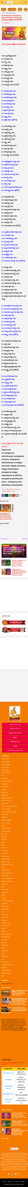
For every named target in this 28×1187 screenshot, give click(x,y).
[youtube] (15, 1174)
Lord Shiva (15, 847)
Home (3, 9)
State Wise (15, 931)
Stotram (13, 491)
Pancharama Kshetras (15, 881)
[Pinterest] (13, 495)
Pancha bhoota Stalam (15, 878)
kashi (15, 975)
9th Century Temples (15, 781)
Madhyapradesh (15, 856)
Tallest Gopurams (15, 936)
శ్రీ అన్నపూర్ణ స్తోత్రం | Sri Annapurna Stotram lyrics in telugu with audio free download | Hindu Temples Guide (6, 516)
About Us (10, 1181)
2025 (15, 775)
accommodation (15, 962)
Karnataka (15, 836)
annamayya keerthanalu (15, 964)
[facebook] (9, 1174)
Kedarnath (15, 839)
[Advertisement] (14, 595)
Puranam (15, 898)
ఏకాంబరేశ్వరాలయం (8, 1073)
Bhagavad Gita (15, 795)
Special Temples (15, 925)
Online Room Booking (15, 873)
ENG (20, 9)
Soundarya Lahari (15, 923)
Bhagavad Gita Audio (15, 797)
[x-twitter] (12, 1174)
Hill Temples (15, 834)
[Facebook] (3, 495)
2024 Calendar (15, 767)
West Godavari (15, 956)
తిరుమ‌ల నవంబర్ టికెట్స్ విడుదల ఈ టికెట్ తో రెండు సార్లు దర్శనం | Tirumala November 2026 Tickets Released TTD (19, 992)
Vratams (15, 953)
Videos (15, 948)
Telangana (15, 942)
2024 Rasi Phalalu (15, 772)
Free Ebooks (15, 814)
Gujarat (15, 825)
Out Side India (15, 875)
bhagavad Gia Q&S (15, 970)
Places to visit (15, 884)
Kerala (15, 842)
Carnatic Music (15, 803)
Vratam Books (15, 950)
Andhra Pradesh (15, 786)
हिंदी (25, 9)
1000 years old (15, 758)
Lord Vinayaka (15, 850)
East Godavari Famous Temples (15, 806)
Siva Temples (15, 917)
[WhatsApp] (10, 495)
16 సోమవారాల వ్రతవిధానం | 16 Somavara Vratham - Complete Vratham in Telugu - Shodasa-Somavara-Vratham (19, 563)
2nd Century (15, 778)
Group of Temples (15, 822)
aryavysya (15, 967)
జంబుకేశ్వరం (8, 1080)
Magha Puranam (15, 859)
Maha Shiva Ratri (15, 861)
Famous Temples (15, 809)
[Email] (17, 495)
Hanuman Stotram (15, 828)
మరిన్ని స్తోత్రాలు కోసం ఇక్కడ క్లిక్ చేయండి (12, 444)
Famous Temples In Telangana (15, 811)
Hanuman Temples (15, 831)
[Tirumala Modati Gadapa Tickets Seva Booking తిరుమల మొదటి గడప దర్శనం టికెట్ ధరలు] (6, 1010)
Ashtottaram (17, 489)
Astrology (15, 789)
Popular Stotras (15, 889)
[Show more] (20, 495)
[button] (2, 2)
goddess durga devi (15, 973)
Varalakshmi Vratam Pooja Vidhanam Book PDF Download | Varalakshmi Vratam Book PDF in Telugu (19, 1115)
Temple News (15, 945)
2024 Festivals (15, 770)
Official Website (15, 870)
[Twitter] (6, 495)
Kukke (15, 845)
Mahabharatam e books (15, 864)
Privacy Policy (15, 892)
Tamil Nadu (15, 939)
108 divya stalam (15, 761)
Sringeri (15, 928)
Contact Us (16, 1181)
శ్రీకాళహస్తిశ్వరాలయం (8, 1094)
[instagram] (19, 1174)
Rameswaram (15, 906)
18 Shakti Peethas (15, 764)
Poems (15, 886)
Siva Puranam (15, 914)
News (15, 867)
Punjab (15, 895)
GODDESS (15, 817)
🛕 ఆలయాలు (12, 9)
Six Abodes (15, 920)
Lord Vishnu (15, 853)
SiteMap (23, 1181)
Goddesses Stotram (6, 491)
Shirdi (15, 911)
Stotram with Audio (15, 934)
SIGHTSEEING (15, 909)
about (15, 959)
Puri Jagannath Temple (15, 900)
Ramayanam (15, 903)
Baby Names (15, 792)
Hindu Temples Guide (18, 1184)
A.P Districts (15, 784)
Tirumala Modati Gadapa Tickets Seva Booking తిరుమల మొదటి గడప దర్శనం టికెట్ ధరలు (19, 1009)
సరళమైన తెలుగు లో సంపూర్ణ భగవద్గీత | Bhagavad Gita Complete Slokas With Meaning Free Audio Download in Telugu (19, 572)
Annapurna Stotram (10, 13)
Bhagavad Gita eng (15, 800)
